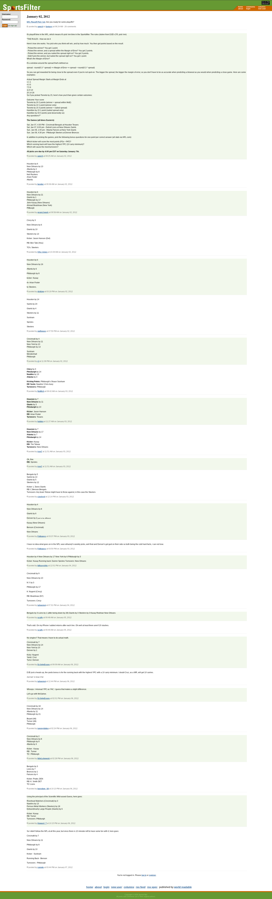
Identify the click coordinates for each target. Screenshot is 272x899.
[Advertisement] (245, 36)
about (240, 9)
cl (38, 361)
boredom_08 (43, 789)
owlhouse (41, 331)
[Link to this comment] (27, 156)
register (152, 875)
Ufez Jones (42, 252)
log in (144, 875)
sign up (13, 25)
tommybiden (43, 728)
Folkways (41, 536)
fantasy (49, 26)
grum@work (42, 212)
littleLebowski (43, 758)
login (248, 9)
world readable (183, 887)
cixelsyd (41, 497)
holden (40, 421)
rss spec (152, 887)
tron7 (39, 451)
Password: (6, 19)
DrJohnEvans (43, 664)
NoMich (40, 391)
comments (250, 7)
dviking (40, 291)
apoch (40, 26)
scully (40, 617)
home (240, 7)
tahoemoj (41, 605)
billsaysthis (42, 566)
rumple (40, 867)
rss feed (140, 887)
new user (262, 9)
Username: (6, 14)
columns (261, 7)
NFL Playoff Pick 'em (36, 22)
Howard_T (42, 823)
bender (40, 184)
